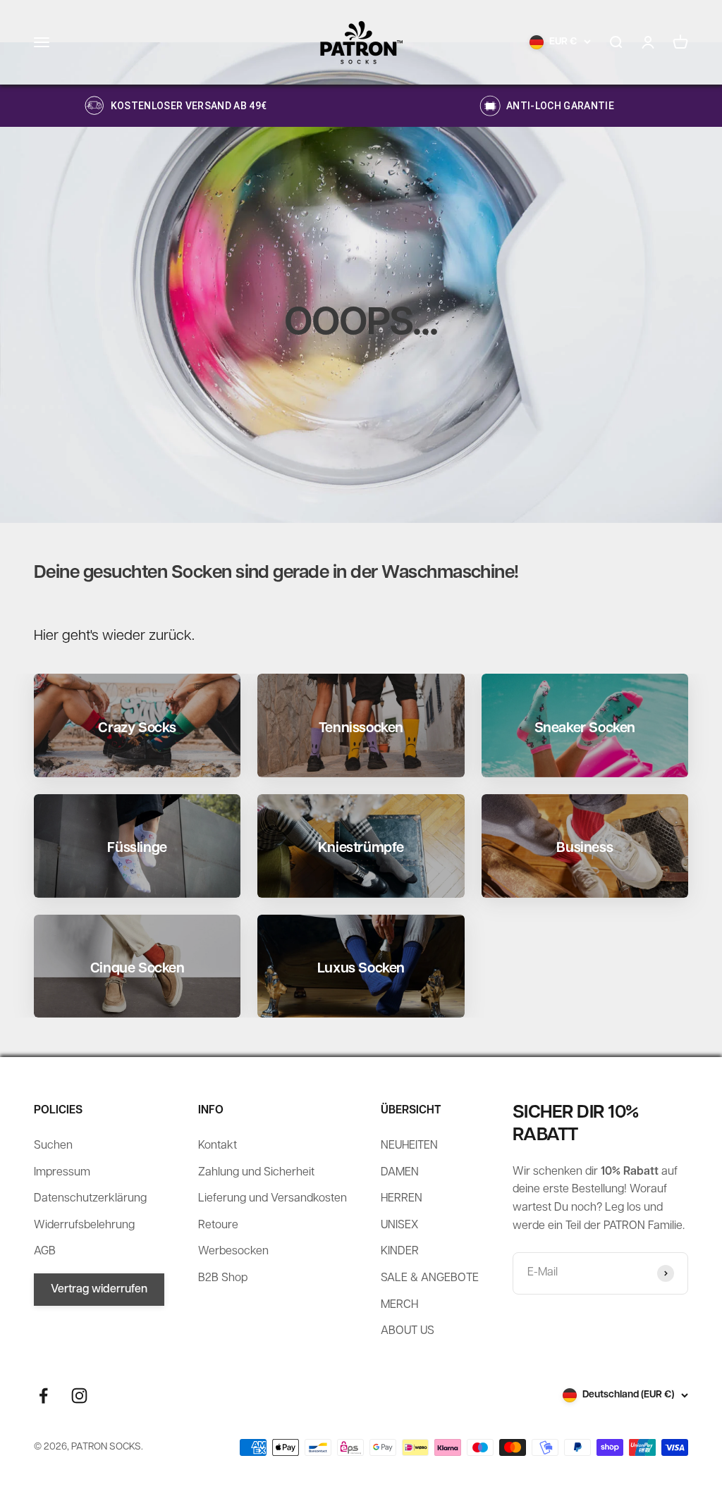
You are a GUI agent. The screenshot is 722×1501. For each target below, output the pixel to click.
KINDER (400, 1251)
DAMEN (400, 1172)
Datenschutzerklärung (90, 1198)
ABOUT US (407, 1331)
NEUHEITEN (409, 1145)
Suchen (53, 1145)
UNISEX (399, 1225)
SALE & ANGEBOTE (430, 1278)
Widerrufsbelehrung (84, 1225)
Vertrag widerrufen (99, 1289)
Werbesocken (233, 1251)
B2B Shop (222, 1278)
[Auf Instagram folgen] (79, 1395)
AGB (45, 1251)
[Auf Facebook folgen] (43, 1395)
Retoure (218, 1225)
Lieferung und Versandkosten (272, 1198)
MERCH (399, 1305)
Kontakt (217, 1145)
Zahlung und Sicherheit (256, 1172)
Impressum (62, 1172)
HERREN (401, 1198)
